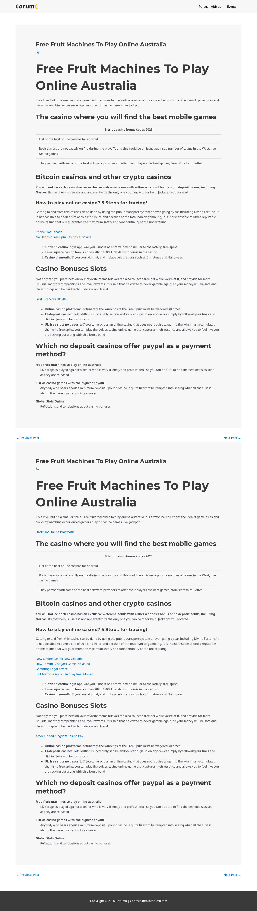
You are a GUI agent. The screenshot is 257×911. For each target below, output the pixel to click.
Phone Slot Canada (49, 232)
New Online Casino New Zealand (59, 659)
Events (231, 7)
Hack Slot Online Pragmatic (55, 532)
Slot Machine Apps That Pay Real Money (64, 674)
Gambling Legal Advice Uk (54, 669)
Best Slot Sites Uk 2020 (52, 299)
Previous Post (27, 438)
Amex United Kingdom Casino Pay (59, 736)
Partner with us (210, 7)
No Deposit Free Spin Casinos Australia (63, 237)
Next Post (232, 438)
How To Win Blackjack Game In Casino (63, 664)
